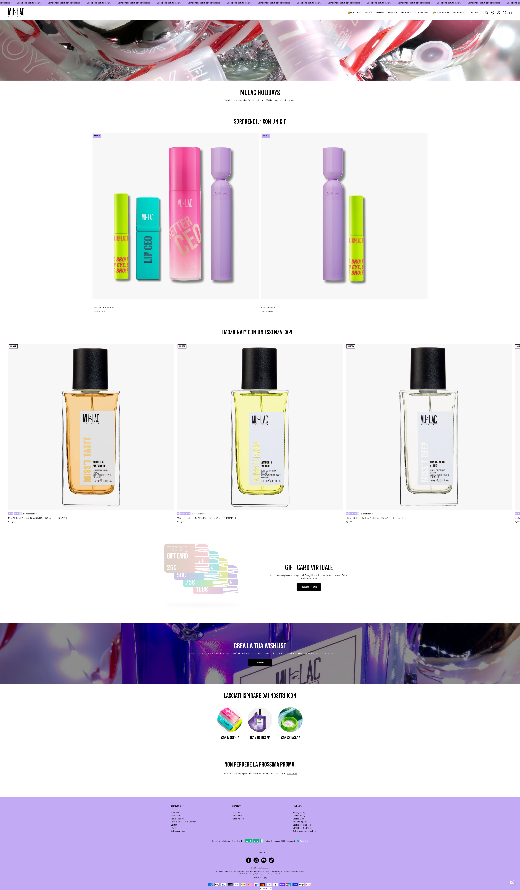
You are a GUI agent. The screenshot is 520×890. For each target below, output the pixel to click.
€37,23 (267, 311)
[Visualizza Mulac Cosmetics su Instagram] (256, 860)
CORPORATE (236, 806)
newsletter (292, 773)
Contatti (174, 825)
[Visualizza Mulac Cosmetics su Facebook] (248, 860)
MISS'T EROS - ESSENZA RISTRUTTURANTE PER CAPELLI (207, 518)
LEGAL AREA (297, 806)
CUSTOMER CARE (177, 806)
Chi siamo (236, 812)
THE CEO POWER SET (104, 307)
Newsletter (237, 815)
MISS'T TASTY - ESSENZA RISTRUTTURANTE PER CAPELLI (38, 518)
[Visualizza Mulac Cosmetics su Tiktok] (271, 860)
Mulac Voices (238, 819)
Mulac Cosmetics (263, 868)
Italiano (259, 852)
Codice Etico (298, 819)
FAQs (173, 828)
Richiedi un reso (178, 831)
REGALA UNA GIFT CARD (309, 587)
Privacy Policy (298, 812)
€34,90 (11, 522)
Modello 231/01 (299, 822)
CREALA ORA (260, 662)
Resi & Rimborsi (178, 819)
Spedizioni (175, 815)
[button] (266, 888)
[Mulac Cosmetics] (16, 13)
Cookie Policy (298, 815)
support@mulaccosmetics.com (293, 872)
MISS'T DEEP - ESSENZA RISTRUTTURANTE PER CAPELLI (376, 518)
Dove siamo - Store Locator (183, 822)
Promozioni (176, 812)
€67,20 (98, 311)
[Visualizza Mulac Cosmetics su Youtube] (263, 860)
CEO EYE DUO (268, 307)
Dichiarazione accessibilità (304, 831)
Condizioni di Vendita (301, 828)
